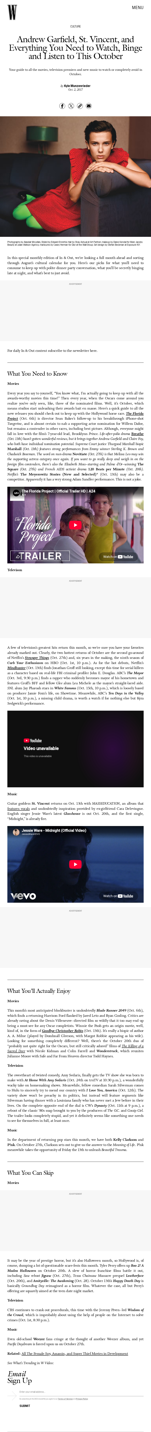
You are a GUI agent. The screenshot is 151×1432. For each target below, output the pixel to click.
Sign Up (19, 1377)
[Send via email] (89, 106)
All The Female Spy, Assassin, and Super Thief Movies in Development (75, 1353)
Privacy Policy (82, 1399)
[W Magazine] (12, 12)
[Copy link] (80, 106)
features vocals (18, 808)
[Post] (71, 106)
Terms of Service (65, 1399)
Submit (25, 1405)
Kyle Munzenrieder (77, 85)
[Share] (62, 106)
